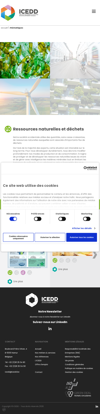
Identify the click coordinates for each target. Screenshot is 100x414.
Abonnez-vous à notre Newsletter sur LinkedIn (50, 317)
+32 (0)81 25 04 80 (16, 362)
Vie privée (69, 360)
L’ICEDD (38, 360)
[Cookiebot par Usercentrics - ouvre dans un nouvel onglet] (85, 168)
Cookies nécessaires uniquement (18, 237)
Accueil (38, 349)
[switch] (37, 219)
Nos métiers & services (45, 353)
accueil (4, 28)
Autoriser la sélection (50, 237)
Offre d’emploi (41, 364)
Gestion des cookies (74, 372)
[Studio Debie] (4, 409)
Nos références (42, 357)
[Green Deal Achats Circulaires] (78, 393)
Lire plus (18, 281)
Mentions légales (72, 357)
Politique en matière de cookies (79, 368)
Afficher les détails (82, 228)
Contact (38, 372)
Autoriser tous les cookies (82, 237)
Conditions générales (74, 364)
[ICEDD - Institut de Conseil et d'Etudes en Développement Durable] (19, 12)
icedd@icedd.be (12, 372)
